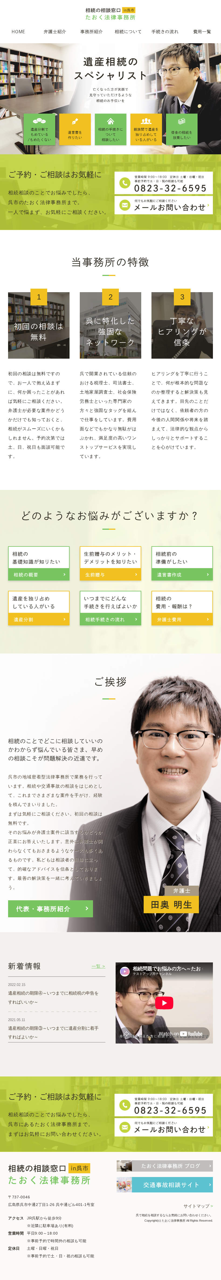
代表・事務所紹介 (43, 909)
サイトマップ (198, 1206)
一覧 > (98, 966)
